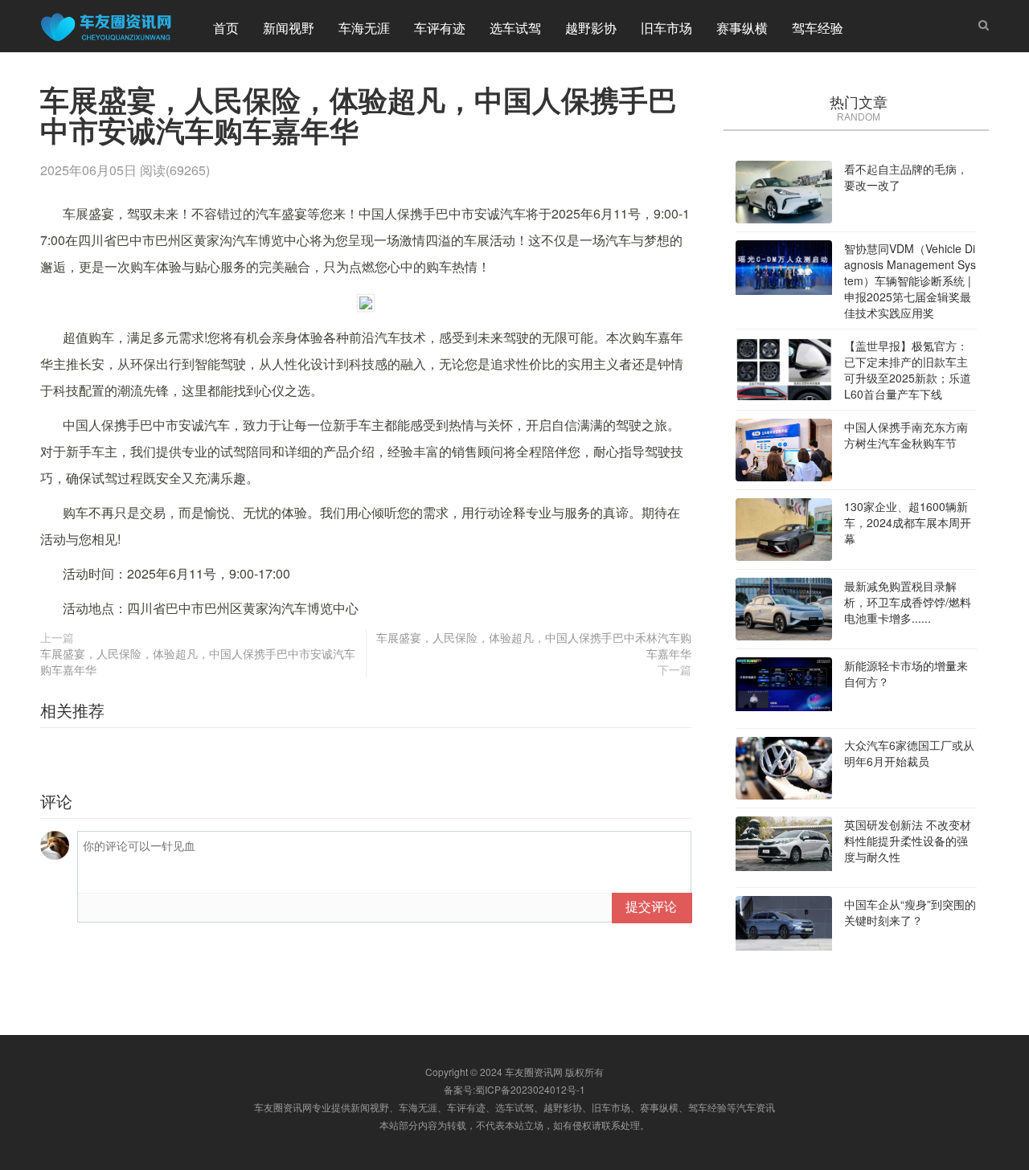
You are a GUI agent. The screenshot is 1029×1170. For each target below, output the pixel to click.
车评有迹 (439, 27)
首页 (226, 27)
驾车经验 (817, 27)
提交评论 (651, 906)
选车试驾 (515, 27)
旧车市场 (666, 27)
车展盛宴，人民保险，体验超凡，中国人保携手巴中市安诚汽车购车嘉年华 (197, 661)
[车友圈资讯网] (112, 26)
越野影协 (591, 27)
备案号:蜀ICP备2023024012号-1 (514, 1089)
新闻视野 (288, 27)
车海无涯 (364, 27)
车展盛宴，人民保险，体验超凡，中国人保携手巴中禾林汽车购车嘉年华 (533, 645)
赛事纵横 (742, 27)
